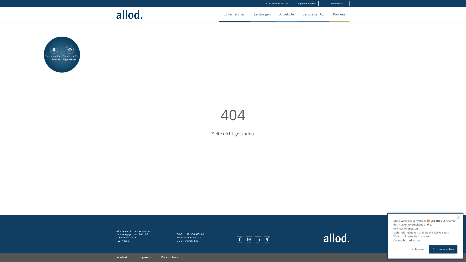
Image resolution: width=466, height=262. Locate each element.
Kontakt (121, 257)
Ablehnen (418, 249)
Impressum (146, 257)
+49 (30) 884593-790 (191, 237)
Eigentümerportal (307, 3)
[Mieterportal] (53, 54)
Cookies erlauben (443, 249)
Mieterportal (337, 3)
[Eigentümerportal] (71, 54)
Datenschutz (169, 257)
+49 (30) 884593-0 (278, 3)
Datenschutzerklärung (406, 240)
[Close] (458, 218)
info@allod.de (191, 240)
